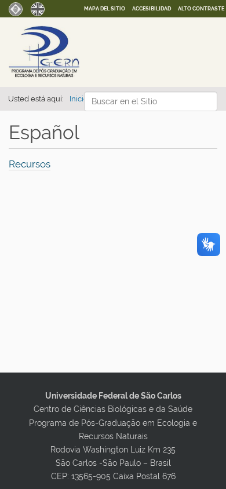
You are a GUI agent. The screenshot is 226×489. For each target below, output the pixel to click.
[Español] (68, 51)
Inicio (79, 98)
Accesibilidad (151, 9)
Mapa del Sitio (104, 9)
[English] (38, 8)
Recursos (29, 164)
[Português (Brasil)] (16, 8)
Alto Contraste (201, 9)
